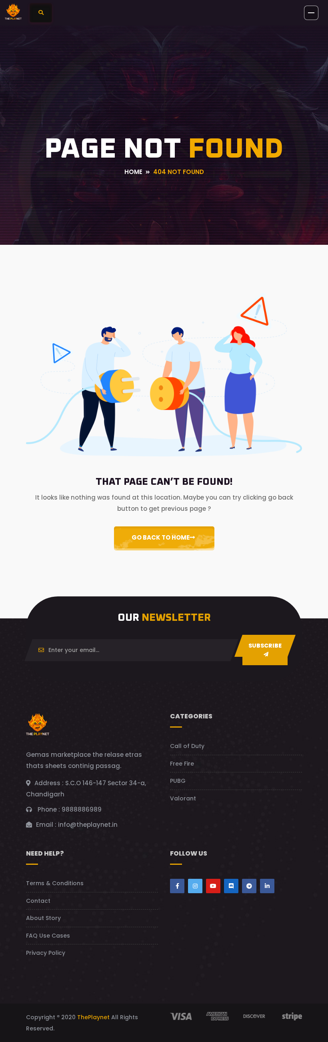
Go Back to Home (161, 537)
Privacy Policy (45, 953)
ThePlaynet (93, 1017)
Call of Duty (187, 746)
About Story (43, 918)
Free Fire (182, 764)
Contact (38, 901)
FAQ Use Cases (48, 936)
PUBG (178, 781)
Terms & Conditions (55, 883)
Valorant (183, 798)
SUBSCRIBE (265, 646)
